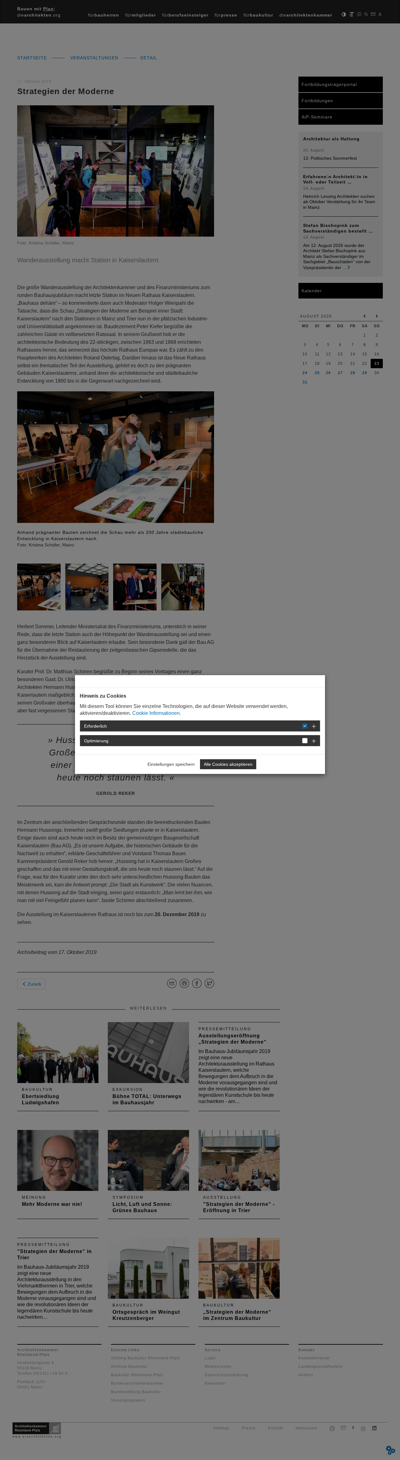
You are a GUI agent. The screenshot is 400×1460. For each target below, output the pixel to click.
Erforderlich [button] (95, 726)
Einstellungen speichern (171, 764)
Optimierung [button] (96, 740)
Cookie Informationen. (156, 713)
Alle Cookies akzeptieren (228, 764)
